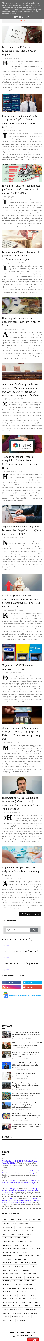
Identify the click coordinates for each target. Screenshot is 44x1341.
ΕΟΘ (32, 1249)
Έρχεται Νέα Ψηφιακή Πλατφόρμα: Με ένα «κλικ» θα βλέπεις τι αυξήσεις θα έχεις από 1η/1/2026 (21, 530)
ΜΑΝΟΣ (16, 1270)
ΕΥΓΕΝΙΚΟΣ (25, 1252)
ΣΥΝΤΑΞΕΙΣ (6, 1313)
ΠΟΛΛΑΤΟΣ (22, 1295)
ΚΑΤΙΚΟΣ (33, 1263)
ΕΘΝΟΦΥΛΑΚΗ (7, 1245)
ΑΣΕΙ (32, 1231)
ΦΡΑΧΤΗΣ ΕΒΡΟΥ (8, 1320)
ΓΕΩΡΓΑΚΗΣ (29, 1234)
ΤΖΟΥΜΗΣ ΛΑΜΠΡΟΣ (30, 1313)
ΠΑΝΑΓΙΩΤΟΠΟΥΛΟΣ (28, 1288)
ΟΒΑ (33, 1281)
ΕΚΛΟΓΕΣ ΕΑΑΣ (19, 1245)
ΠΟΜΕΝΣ (32, 1295)
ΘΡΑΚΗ (31, 1259)
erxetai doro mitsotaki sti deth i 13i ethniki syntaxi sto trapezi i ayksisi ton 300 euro (20, 1161)
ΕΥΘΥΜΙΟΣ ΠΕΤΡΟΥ (9, 1256)
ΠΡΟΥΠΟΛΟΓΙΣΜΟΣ (26, 1302)
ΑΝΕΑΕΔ (18, 1227)
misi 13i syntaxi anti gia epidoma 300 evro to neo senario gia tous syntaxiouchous (21, 1190)
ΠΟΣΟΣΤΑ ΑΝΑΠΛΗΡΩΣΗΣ (17, 1299)
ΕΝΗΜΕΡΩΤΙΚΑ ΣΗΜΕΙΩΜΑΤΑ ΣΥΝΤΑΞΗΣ (15, 1249)
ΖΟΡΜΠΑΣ (18, 1259)
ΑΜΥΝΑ (26, 1220)
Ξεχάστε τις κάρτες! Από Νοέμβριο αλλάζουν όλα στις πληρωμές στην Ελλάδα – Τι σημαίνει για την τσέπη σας (21, 733)
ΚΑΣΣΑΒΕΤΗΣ (24, 1263)
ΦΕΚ (29, 1317)
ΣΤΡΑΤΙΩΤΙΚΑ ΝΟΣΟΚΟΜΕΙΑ (12, 1309)
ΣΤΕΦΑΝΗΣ (28, 1306)
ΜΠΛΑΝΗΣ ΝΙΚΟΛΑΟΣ (33, 1277)
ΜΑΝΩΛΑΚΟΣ (26, 1270)
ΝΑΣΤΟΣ (6, 1281)
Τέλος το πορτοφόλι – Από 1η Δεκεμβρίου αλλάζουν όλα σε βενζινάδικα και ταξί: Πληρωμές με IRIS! (20, 462)
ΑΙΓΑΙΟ (19, 1220)
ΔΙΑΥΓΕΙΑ (17, 1238)
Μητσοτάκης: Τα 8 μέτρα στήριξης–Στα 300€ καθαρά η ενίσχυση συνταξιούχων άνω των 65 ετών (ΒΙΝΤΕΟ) (21, 121)
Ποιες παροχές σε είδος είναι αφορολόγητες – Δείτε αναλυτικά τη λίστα (21, 321)
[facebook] (11, 982)
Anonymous (14, 1159)
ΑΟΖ (27, 1231)
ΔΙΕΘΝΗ (25, 1238)
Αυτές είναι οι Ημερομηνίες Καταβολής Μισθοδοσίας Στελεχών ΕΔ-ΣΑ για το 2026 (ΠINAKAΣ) (25, 1085)
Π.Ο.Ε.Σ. (18, 1284)
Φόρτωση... (6, 945)
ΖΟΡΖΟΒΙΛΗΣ (7, 1259)
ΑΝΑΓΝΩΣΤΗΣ (35, 1220)
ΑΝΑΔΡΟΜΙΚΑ (23, 1223)
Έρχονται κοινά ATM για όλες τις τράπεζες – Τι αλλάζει (19, 666)
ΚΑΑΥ (15, 1263)
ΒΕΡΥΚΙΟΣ (20, 1234)
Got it (28, 17)
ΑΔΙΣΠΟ (11, 1220)
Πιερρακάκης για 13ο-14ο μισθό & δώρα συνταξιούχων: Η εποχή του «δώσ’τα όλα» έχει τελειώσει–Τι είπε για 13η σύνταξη (21, 803)
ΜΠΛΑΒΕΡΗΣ (19, 1277)
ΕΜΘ (28, 1245)
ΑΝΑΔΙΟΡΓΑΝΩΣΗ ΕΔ (9, 1223)
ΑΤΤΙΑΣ (12, 1234)
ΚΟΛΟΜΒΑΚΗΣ (7, 1266)
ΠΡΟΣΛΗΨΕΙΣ (32, 1299)
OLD (4, 1220)
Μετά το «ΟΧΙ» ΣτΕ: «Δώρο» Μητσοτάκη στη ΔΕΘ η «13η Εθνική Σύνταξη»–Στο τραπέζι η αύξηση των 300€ (26, 1065)
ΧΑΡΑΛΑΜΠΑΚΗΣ (22, 1320)
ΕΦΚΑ (38, 1256)
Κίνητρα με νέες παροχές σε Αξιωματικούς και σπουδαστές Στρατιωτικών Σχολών (26, 1094)
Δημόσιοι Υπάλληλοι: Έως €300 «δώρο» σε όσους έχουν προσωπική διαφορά (20, 871)
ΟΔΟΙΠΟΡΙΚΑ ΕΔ (8, 1284)
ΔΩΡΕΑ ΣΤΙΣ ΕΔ (22, 1241)
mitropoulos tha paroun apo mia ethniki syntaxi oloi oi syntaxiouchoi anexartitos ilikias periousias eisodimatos (21, 1200)
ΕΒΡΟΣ (32, 1241)
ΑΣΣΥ (5, 1234)
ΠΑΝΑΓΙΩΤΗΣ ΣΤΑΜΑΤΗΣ (11, 1288)
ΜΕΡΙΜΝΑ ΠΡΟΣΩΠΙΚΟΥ (10, 1274)
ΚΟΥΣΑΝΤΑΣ (19, 1266)
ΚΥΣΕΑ (28, 1266)
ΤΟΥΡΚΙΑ (6, 1317)
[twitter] (32, 982)
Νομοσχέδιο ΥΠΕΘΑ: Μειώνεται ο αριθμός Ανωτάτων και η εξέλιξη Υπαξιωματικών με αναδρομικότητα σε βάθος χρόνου (25, 1105)
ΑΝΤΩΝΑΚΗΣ (7, 1231)
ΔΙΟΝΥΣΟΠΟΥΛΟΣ (9, 1241)
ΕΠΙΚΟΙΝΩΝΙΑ (31, 1332)
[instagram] (11, 987)
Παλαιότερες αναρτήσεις (29, 914)
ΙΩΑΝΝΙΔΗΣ (7, 1263)
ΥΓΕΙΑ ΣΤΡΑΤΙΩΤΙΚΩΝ (18, 1317)
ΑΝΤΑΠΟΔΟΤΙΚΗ (29, 1227)
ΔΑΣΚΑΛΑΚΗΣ (7, 1238)
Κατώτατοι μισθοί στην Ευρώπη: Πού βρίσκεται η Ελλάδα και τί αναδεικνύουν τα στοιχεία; (21, 255)
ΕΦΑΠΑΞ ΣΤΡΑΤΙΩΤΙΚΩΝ (25, 1256)
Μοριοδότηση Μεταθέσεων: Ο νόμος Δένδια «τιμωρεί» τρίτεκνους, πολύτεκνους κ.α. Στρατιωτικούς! (25, 1054)
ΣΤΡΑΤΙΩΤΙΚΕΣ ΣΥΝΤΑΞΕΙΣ (32, 1309)
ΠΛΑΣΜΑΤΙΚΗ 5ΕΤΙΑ (20, 1292)
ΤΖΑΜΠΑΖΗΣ (17, 1313)
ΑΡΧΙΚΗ (12, 1332)
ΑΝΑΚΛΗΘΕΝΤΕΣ (8, 1227)
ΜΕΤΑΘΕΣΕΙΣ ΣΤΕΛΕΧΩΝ (28, 1274)
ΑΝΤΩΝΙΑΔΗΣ (18, 1231)
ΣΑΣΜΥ (14, 1306)
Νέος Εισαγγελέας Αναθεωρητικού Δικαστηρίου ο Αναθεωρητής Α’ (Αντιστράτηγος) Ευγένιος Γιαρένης (26, 1126)
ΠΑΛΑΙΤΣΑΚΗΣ (28, 1284)
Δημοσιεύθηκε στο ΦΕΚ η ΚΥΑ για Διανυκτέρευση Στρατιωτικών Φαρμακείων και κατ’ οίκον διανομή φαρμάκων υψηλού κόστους (26, 1115)
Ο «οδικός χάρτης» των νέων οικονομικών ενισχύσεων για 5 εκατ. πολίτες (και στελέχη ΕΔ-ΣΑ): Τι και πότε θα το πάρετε (21, 601)
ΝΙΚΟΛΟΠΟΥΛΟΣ (17, 1281)
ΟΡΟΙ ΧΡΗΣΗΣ (20, 1332)
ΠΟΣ (4, 1299)
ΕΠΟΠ (38, 1249)
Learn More (18, 17)
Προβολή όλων (22, 21)
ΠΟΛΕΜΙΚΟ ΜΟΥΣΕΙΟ (9, 1295)
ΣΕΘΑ (20, 1306)
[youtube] (32, 987)
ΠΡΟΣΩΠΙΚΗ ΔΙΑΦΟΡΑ (10, 1302)
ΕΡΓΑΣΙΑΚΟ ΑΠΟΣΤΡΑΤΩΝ (11, 1252)
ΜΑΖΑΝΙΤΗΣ (7, 1270)
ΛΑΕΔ (34, 1266)
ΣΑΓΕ (36, 1302)
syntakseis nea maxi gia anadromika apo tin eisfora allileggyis (21, 1172)
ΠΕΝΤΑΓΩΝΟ (7, 1292)
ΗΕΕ (25, 1259)
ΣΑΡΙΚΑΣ (6, 1306)
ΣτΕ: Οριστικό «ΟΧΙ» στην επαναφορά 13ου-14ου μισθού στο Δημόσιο (20, 50)
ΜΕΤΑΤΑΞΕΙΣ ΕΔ (8, 1277)
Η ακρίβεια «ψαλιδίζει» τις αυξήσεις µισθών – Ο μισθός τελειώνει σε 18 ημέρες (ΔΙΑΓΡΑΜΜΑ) (21, 189)
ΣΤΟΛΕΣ (37, 1306)
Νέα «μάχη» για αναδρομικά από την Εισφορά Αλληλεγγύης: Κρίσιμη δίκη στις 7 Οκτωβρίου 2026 (26, 1034)
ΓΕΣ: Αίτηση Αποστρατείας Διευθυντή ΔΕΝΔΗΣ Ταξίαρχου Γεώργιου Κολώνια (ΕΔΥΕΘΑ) (27, 1044)
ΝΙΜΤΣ (27, 1281)
